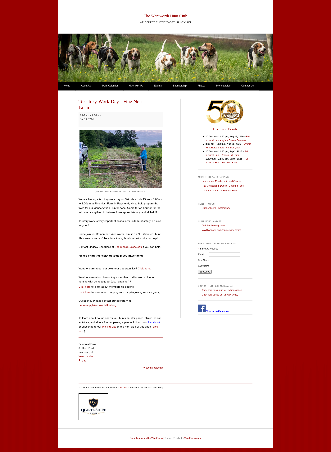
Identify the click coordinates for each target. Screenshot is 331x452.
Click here (85, 286)
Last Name (204, 266)
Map (83, 360)
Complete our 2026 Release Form (219, 190)
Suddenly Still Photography (216, 208)
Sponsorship (180, 85)
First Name (204, 260)
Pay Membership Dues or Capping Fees (223, 185)
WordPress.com (192, 438)
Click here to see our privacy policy (220, 294)
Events (158, 85)
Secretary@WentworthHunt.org (97, 305)
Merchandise (223, 85)
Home (67, 85)
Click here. (144, 268)
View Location (86, 356)
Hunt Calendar (110, 85)
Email (203, 254)
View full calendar (153, 367)
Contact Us (247, 85)
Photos (201, 85)
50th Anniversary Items (213, 225)
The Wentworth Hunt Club (165, 15)
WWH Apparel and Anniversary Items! (221, 230)
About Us (86, 85)
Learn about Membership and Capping (222, 181)
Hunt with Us (136, 85)
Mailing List (109, 326)
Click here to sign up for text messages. (222, 290)
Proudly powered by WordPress (146, 438)
